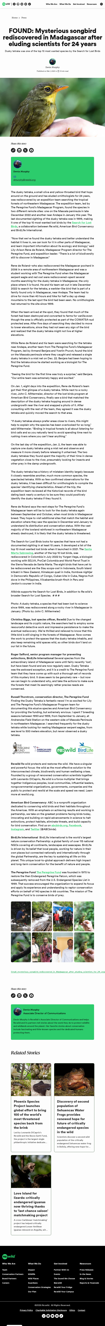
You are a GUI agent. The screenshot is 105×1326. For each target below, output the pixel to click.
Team (4, 1269)
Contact (81, 1310)
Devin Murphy (52, 67)
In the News (85, 1274)
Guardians (33, 1283)
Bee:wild (58, 1283)
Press (24, 18)
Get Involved (79, 4)
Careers (5, 1283)
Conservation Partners (12, 1274)
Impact (31, 1269)
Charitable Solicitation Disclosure (51, 1310)
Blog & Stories (86, 1278)
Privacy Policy (26, 1310)
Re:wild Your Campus (64, 1291)
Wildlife (31, 1274)
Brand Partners (9, 1278)
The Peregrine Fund (48, 872)
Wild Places (33, 1278)
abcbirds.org (59, 825)
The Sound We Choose (64, 1278)
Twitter (35, 829)
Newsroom (92, 4)
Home (15, 18)
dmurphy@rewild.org (24, 179)
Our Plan (32, 1291)
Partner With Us (61, 1269)
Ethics (72, 1310)
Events (57, 1274)
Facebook (75, 825)
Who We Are (51, 4)
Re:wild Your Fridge (63, 1287)
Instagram (17, 829)
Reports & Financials (89, 1283)
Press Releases (86, 1269)
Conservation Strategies (39, 1287)
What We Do (65, 4)
